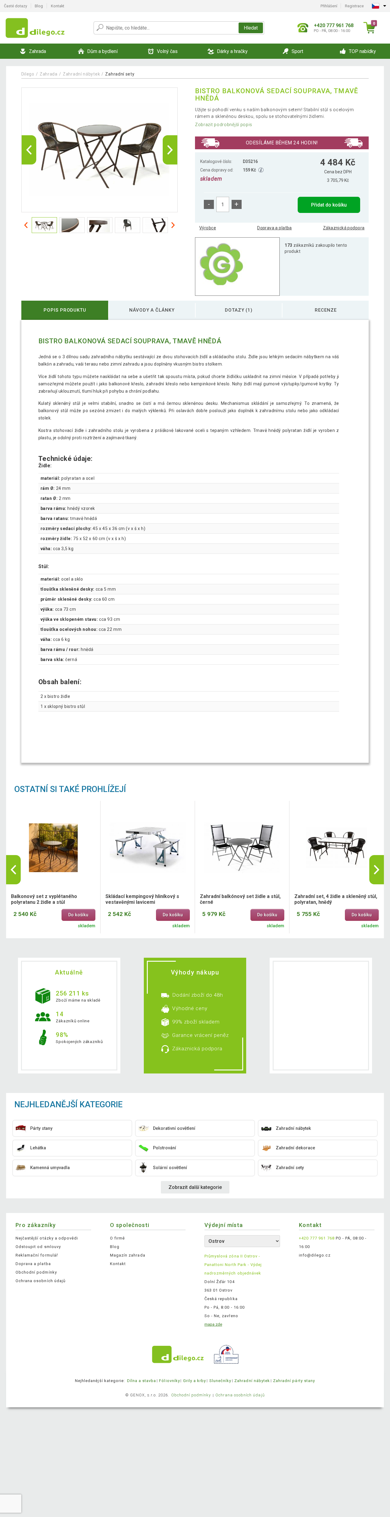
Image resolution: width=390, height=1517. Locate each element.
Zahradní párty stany (294, 1380)
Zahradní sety (119, 74)
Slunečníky (220, 1380)
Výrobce (207, 227)
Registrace (354, 6)
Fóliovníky (169, 1380)
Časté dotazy (15, 6)
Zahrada (49, 74)
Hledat (251, 28)
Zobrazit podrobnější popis (223, 124)
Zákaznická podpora (344, 227)
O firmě (117, 1238)
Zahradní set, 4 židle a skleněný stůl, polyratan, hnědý (335, 899)
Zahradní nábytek (81, 74)
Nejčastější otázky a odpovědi (47, 1238)
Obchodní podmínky (36, 1272)
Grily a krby (194, 1380)
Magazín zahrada (127, 1255)
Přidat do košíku (329, 205)
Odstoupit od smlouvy (38, 1246)
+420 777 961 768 (317, 1238)
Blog (39, 6)
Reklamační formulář (37, 1255)
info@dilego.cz (315, 1255)
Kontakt (57, 6)
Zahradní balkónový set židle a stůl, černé (240, 899)
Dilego (27, 74)
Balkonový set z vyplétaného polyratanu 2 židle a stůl (44, 899)
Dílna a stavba (141, 1380)
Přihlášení (329, 6)
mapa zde (213, 1324)
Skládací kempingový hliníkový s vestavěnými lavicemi (142, 899)
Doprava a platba (274, 227)
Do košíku (78, 915)
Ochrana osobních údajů (41, 1280)
